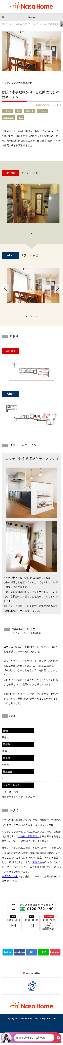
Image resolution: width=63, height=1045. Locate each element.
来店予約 (37, 862)
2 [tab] (31, 315)
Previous (5, 288)
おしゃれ (30, 111)
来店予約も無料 (10, 876)
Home (3, 24)
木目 (21, 117)
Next (57, 288)
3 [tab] (36, 315)
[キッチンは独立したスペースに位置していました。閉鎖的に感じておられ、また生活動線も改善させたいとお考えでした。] (33, 203)
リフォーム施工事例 (17, 24)
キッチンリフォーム (37, 24)
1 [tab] (31, 233)
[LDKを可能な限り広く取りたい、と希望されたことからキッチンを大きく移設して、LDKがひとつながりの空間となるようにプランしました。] (33, 286)
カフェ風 (7, 111)
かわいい (43, 111)
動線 (19, 111)
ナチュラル (8, 117)
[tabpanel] (33, 204)
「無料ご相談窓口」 (28, 836)
